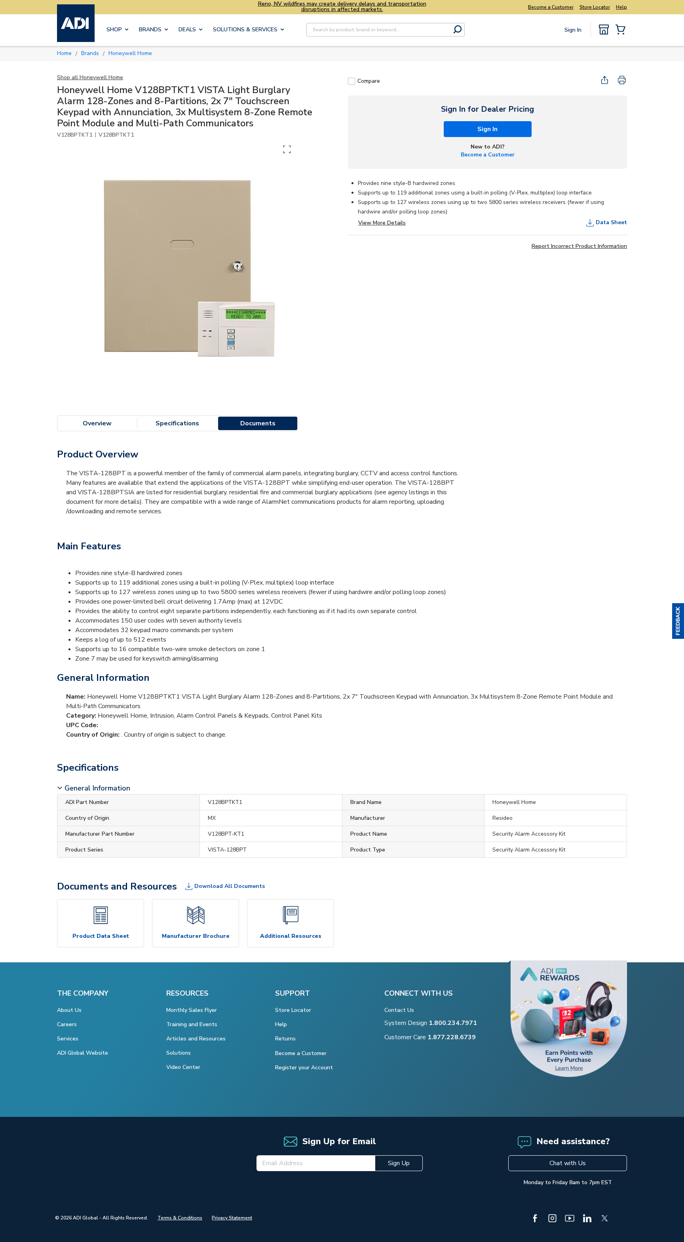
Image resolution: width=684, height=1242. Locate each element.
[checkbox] (351, 81)
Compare (368, 81)
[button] (678, 621)
